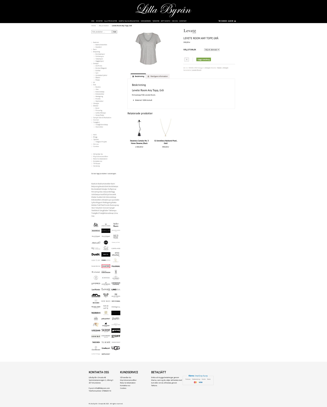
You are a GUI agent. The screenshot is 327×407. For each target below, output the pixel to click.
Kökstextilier (100, 94)
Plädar (98, 80)
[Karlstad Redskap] (115, 273)
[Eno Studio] (115, 255)
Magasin (99, 202)
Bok (106, 186)
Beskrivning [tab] (139, 76)
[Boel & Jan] (105, 232)
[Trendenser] (105, 349)
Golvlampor (100, 56)
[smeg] (115, 332)
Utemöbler (99, 127)
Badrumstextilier (101, 45)
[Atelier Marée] (115, 226)
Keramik (113, 194)
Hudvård (98, 47)
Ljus (97, 73)
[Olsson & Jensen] (105, 314)
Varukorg (96, 166)
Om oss (175, 21)
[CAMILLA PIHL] (115, 243)
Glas (97, 89)
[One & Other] (115, 314)
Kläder (219, 68)
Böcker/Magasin (101, 68)
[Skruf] (105, 332)
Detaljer (96, 63)
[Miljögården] (105, 296)
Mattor (98, 77)
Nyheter (99, 21)
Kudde (99, 197)
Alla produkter (110, 21)
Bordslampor (100, 54)
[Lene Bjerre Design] (105, 285)
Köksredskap (100, 92)
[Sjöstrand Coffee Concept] (95, 332)
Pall (98, 205)
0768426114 (106, 391)
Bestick (98, 87)
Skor (93, 208)
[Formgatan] (105, 261)
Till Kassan (96, 163)
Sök (114, 32)
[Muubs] (95, 302)
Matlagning (99, 96)
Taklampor (99, 59)
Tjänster (156, 21)
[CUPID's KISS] (115, 250)
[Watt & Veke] (105, 355)
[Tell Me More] (105, 343)
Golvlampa (95, 194)
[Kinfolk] (105, 279)
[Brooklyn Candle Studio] (115, 232)
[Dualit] (95, 255)
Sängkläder (103, 210)
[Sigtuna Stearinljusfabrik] (115, 326)
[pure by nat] (115, 320)
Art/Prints (99, 66)
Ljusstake (115, 200)
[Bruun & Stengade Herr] (105, 238)
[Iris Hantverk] (95, 273)
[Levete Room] (105, 290)
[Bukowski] (95, 243)
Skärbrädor (99, 101)
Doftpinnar (112, 189)
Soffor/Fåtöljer (101, 113)
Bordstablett (96, 189)
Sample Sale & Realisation (129, 21)
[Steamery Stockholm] (105, 337)
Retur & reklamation (100, 159)
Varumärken (146, 21)
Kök (94, 85)
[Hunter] (105, 267)
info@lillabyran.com (102, 388)
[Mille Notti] (115, 296)
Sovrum (96, 120)
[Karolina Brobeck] (95, 279)
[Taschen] (95, 343)
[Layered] (95, 285)
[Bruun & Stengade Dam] (95, 238)
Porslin (98, 99)
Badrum (96, 42)
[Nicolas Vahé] (95, 308)
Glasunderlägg (109, 192)
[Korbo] (115, 279)
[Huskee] (115, 267)
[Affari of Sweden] (105, 226)
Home (93, 26)
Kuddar (98, 70)
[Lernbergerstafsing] (115, 285)
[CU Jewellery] (105, 249)
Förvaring (99, 110)
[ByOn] (105, 243)
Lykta (93, 202)
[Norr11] (95, 314)
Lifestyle (207, 68)
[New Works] (115, 302)
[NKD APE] (105, 308)
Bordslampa (113, 186)
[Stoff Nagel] (115, 337)
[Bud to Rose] (115, 238)
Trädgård (96, 122)
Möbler (95, 106)
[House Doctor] (95, 267)
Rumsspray (114, 205)
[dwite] (105, 255)
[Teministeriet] (115, 343)
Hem (92, 21)
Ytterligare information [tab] (159, 76)
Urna (116, 213)
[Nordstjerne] (115, 308)
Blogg (95, 137)
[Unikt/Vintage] (95, 355)
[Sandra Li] (95, 326)
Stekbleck (95, 210)
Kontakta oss (97, 161)
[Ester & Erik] (95, 261)
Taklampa (112, 210)
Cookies (96, 146)
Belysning (96, 52)
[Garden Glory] (115, 261)
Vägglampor (100, 61)
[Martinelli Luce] (95, 296)
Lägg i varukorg (203, 59)
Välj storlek (189, 49)
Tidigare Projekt (101, 142)
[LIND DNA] (115, 290)
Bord (97, 108)
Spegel (112, 208)
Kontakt (182, 21)
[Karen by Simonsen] (105, 273)
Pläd (102, 205)
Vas (92, 216)
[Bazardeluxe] (95, 232)
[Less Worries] (95, 290)
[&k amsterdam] (95, 226)
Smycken (98, 208)
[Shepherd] (105, 326)
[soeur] (95, 337)
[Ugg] (115, 349)
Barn (95, 49)
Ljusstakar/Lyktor (101, 75)
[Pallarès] (95, 320)
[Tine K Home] (95, 349)
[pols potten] (105, 320)
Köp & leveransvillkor (100, 156)
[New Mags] (105, 302)
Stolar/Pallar (100, 115)
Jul (94, 82)
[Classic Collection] (95, 249)
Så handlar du (98, 154)
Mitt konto (165, 21)
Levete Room (196, 70)
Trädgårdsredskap (102, 125)
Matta (114, 202)
